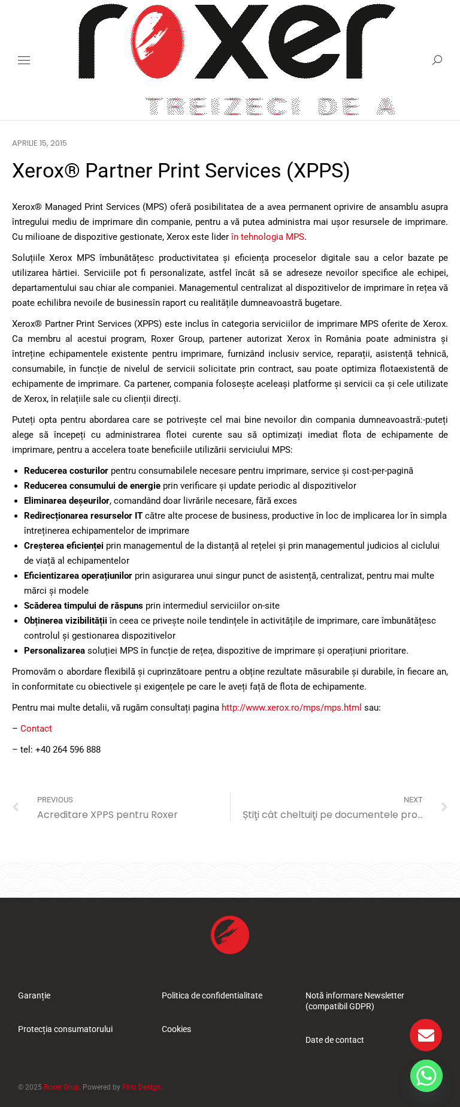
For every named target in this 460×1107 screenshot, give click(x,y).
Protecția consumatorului (65, 1029)
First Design (141, 1087)
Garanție (34, 995)
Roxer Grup (61, 1087)
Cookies (176, 1029)
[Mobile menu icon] (24, 60)
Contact (36, 728)
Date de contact (334, 1040)
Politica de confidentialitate (212, 995)
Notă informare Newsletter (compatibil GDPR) (354, 1001)
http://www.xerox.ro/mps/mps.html (292, 707)
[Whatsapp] (426, 1076)
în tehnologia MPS (267, 236)
